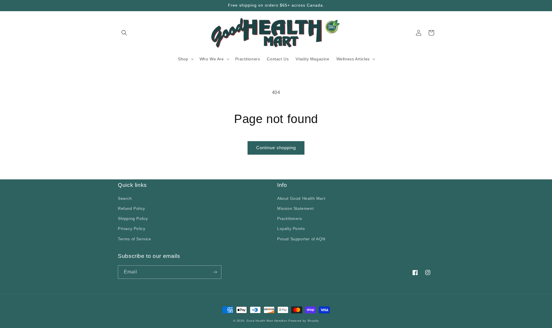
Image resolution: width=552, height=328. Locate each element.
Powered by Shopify (303, 320)
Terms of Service (134, 239)
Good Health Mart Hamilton (267, 320)
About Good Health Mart (301, 198)
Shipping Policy (133, 218)
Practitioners (289, 218)
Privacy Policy (131, 228)
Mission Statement (295, 208)
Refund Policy (131, 208)
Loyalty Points (291, 228)
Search (125, 198)
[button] (124, 32)
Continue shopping (276, 147)
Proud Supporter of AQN (301, 239)
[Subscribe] (214, 272)
